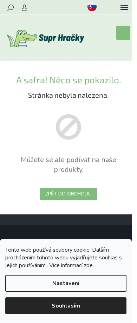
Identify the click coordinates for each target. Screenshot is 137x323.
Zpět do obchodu (68, 193)
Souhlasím (66, 306)
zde (88, 265)
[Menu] (124, 7)
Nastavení (65, 283)
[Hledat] (11, 7)
